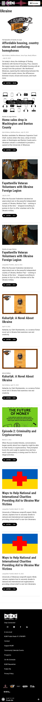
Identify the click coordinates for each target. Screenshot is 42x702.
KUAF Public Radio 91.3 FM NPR (14, 636)
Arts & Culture (6, 373)
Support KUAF (9, 646)
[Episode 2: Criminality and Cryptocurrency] (20, 417)
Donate (35, 3)
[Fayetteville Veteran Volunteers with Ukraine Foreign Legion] (20, 169)
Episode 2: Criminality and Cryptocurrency (19, 433)
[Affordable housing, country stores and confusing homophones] (20, 25)
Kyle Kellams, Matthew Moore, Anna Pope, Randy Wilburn (19, 55)
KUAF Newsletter (10, 664)
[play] (3, 699)
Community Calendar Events (14, 650)
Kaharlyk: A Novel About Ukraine (18, 320)
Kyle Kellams (6, 385)
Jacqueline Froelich (8, 265)
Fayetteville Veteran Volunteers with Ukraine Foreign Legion (17, 187)
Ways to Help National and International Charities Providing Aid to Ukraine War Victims (20, 498)
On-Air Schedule (9, 660)
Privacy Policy (9, 673)
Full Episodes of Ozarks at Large (12, 40)
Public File (7, 669)
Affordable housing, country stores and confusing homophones (20, 46)
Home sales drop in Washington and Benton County (17, 123)
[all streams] (39, 699)
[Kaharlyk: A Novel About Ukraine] (20, 304)
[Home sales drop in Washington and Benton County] (20, 102)
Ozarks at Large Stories (9, 116)
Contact (7, 641)
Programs (7, 655)
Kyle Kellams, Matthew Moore (11, 132)
